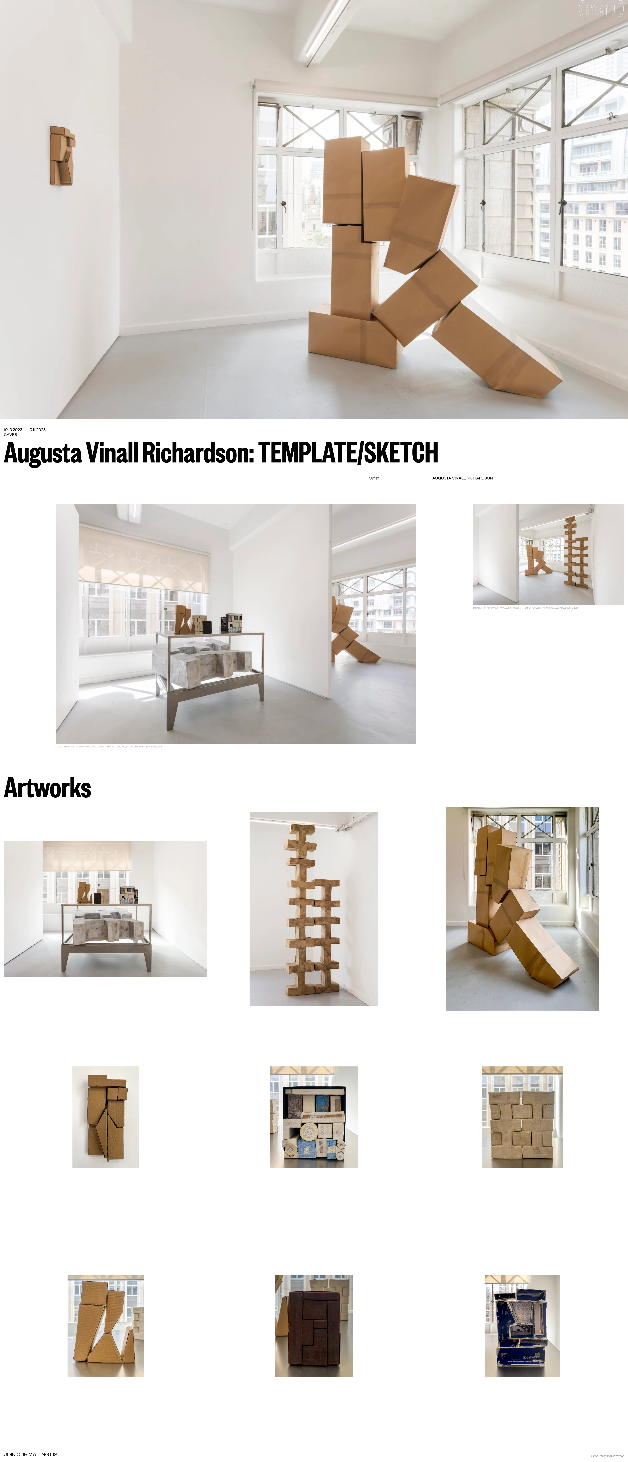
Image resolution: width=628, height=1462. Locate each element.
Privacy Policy (599, 1455)
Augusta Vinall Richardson (462, 477)
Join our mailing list (32, 1454)
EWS (622, 1455)
